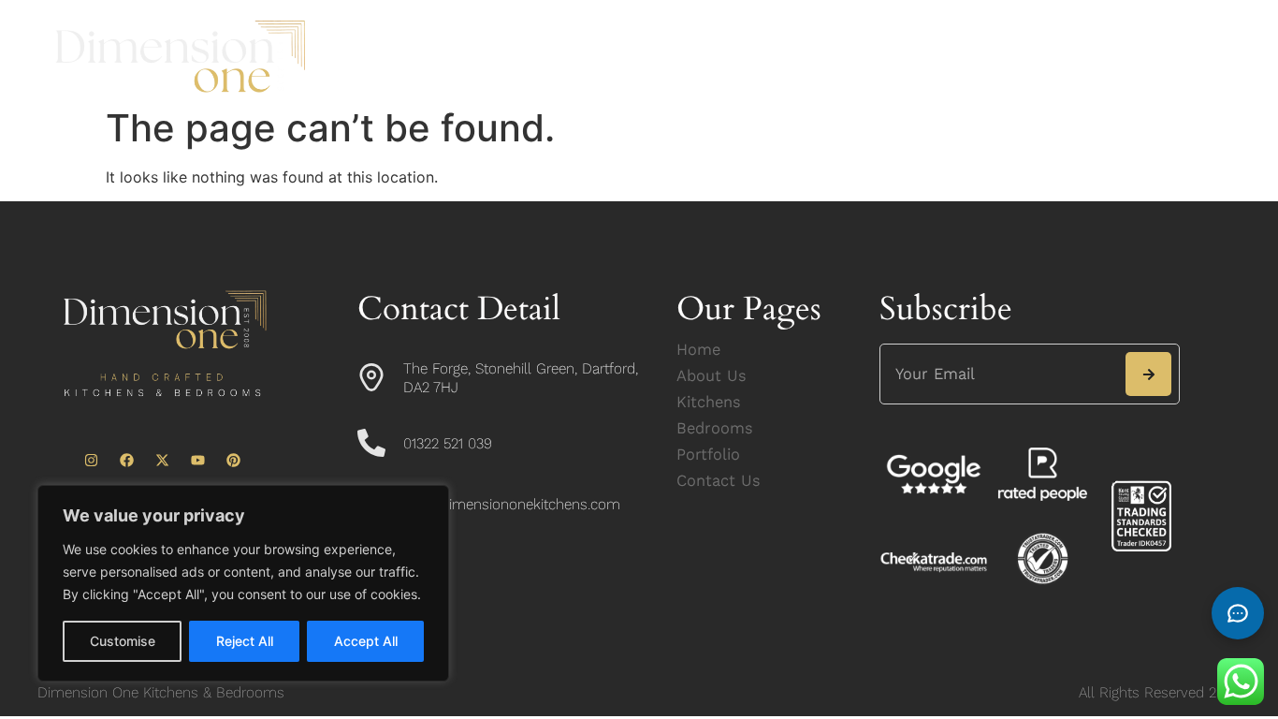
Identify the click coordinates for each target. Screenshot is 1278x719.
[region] (243, 583)
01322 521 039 (447, 443)
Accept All (366, 641)
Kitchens (645, 34)
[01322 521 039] (371, 443)
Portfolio (872, 34)
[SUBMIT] (1148, 374)
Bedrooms (758, 34)
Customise (122, 641)
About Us (535, 34)
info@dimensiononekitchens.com (511, 504)
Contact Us (661, 77)
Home (435, 34)
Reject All (244, 641)
